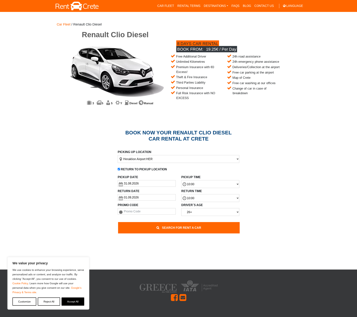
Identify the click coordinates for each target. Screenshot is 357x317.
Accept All (72, 301)
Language (294, 5)
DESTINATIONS (215, 5)
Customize (24, 301)
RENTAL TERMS (188, 5)
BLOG (247, 5)
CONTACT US (264, 5)
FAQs (235, 5)
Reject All (49, 301)
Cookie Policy (20, 283)
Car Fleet (63, 24)
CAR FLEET (165, 5)
